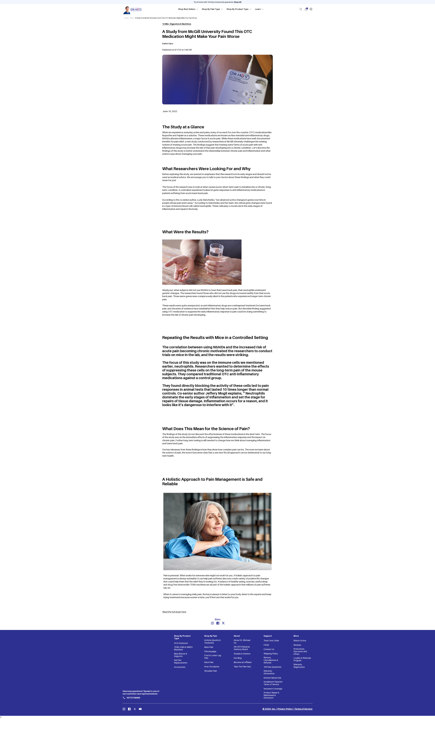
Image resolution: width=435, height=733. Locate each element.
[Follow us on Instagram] (124, 709)
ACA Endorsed (181, 643)
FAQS (266, 645)
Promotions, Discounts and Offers (300, 651)
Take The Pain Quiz (242, 666)
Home (126, 18)
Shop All (237, 2)
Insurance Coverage (273, 688)
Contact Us (269, 649)
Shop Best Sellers (186, 9)
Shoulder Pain (210, 671)
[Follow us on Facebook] (129, 709)
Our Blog (238, 658)
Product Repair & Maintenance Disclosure (271, 695)
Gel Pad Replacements (180, 661)
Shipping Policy (271, 653)
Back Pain (208, 647)
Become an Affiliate (243, 662)
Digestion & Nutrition (180, 24)
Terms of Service (303, 709)
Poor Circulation (211, 666)
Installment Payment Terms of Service (273, 683)
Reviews (297, 645)
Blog (131, 18)
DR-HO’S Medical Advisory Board (242, 648)
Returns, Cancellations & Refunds (271, 660)
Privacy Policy (285, 709)
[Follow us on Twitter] (134, 709)
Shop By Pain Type (211, 9)
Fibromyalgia (210, 651)
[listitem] (212, 623)
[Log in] (310, 9)
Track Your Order (271, 640)
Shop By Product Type (237, 9)
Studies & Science (242, 653)
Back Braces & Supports (180, 654)
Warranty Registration (299, 665)
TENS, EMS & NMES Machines (183, 648)
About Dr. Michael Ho (242, 641)
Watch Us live (300, 640)
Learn (258, 9)
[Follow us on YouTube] (140, 709)
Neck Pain (208, 662)
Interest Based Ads (272, 678)
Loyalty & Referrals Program (302, 659)
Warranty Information (269, 672)
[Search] (300, 9)
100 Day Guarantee (272, 667)
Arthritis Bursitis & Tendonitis (212, 641)
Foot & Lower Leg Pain (212, 656)
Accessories (179, 667)
